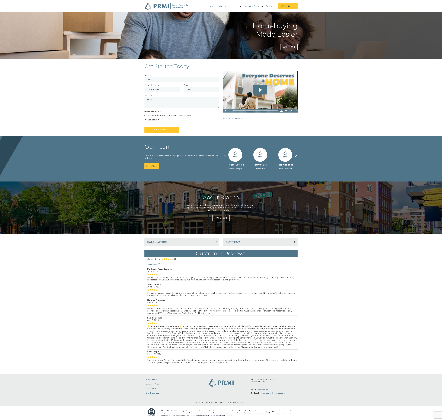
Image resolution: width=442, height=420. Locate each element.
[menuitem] (211, 6)
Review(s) (153, 264)
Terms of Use (151, 388)
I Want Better (288, 6)
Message (148, 95)
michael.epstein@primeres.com (272, 393)
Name (147, 75)
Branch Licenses (152, 393)
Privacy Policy (151, 379)
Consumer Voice (152, 384)
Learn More (289, 47)
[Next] (295, 155)
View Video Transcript (233, 118)
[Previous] (225, 155)
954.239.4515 (263, 389)
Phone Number (151, 85)
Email (186, 85)
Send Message (161, 129)
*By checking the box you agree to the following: (169, 115)
